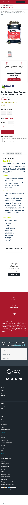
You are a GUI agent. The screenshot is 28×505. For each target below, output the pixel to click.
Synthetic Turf (3, 482)
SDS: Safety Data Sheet (8, 140)
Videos (2, 417)
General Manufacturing (5, 466)
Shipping (2, 403)
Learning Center (4, 424)
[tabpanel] (9, 54)
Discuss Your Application (5, 426)
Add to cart (7, 132)
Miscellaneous (3, 447)
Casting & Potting (4, 439)
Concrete (2, 460)
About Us (2, 387)
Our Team (3, 392)
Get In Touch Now (14, 79)
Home (2, 11)
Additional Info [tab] (10, 153)
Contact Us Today (20, 2)
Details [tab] (3, 153)
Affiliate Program (4, 397)
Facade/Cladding (4, 464)
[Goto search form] (26, 6)
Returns (2, 405)
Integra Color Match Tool (5, 429)
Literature (2, 421)
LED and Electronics (4, 469)
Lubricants (20, 11)
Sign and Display (4, 479)
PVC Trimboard (3, 477)
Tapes (2, 450)
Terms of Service (4, 406)
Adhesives (3, 437)
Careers (2, 388)
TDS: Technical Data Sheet (9, 141)
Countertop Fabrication (5, 463)
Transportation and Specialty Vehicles (7, 484)
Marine (2, 471)
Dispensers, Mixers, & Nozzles (6, 442)
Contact (2, 390)
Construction (3, 461)
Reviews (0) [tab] (18, 153)
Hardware (3, 445)
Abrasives (2, 435)
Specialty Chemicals (10, 11)
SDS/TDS (2, 419)
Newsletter (3, 393)
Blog (2, 416)
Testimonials (3, 395)
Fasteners (2, 443)
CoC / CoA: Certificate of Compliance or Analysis (15, 138)
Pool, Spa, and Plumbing (5, 476)
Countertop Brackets (4, 440)
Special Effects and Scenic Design (7, 481)
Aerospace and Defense (5, 456)
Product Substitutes (4, 427)
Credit (2, 409)
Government (3, 468)
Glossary (2, 422)
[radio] (3, 113)
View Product (14, 274)
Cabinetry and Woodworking (6, 458)
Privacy (2, 408)
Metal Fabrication (4, 473)
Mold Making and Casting (5, 474)
